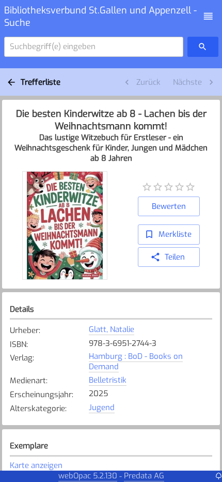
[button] (208, 16)
